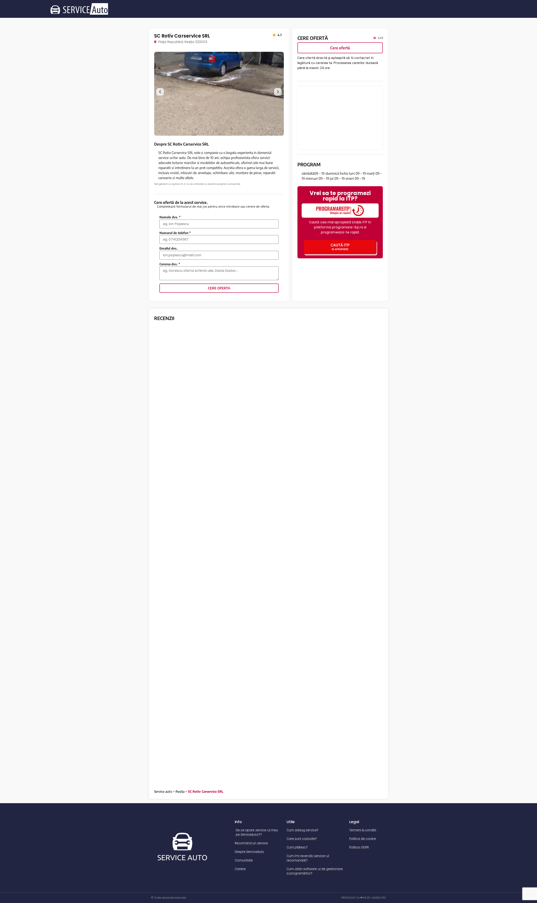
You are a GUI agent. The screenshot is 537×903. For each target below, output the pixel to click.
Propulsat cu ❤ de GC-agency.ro (363, 897)
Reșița (180, 791)
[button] (160, 92)
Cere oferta (219, 288)
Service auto (163, 791)
